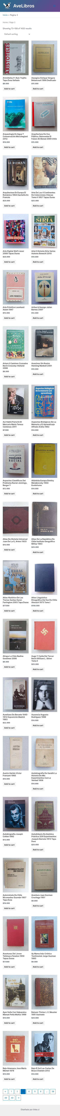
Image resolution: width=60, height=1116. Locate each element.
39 (5, 1098)
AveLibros (23, 6)
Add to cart (9, 89)
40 (12, 1098)
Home (5, 22)
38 (53, 1091)
